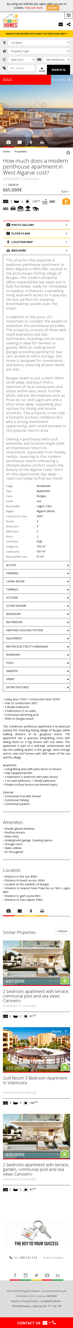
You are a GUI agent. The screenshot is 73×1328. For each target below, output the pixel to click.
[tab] (36, 565)
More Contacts (54, 1257)
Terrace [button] (12, 589)
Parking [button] (12, 573)
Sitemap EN (39, 1306)
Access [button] (11, 565)
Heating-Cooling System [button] (24, 630)
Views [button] (10, 679)
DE (54, 1306)
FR (59, 1306)
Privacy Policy (30, 1301)
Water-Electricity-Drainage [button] (27, 646)
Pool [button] (10, 663)
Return (63, 931)
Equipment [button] (14, 638)
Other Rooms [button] (16, 606)
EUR (64, 191)
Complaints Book (50, 1301)
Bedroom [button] (13, 614)
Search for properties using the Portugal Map (36, 33)
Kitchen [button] (12, 597)
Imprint (15, 1301)
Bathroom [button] (14, 622)
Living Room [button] (15, 581)
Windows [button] (13, 654)
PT (49, 1306)
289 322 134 (25, 1257)
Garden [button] (12, 671)
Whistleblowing (21, 1306)
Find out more (34, 8)
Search (57, 70)
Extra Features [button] (17, 687)
